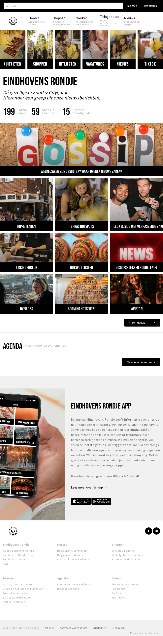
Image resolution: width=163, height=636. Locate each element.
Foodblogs (118, 589)
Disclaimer (99, 628)
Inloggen (132, 6)
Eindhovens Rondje (16, 544)
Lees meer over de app (87, 487)
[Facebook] (148, 531)
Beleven (8, 578)
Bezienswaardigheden (17, 597)
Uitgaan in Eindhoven (70, 555)
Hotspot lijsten (81, 267)
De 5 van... (118, 593)
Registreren (150, 6)
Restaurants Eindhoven (72, 550)
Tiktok (150, 64)
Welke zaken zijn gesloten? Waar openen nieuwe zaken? (81, 171)
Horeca (62, 544)
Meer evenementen (139, 362)
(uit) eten (12, 64)
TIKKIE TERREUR (26, 267)
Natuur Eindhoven (14, 602)
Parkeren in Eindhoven (126, 559)
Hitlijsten (68, 64)
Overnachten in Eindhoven (74, 559)
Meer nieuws (137, 322)
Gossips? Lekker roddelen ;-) (136, 267)
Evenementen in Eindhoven (74, 584)
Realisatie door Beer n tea (145, 633)
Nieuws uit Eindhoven (125, 584)
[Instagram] (156, 531)
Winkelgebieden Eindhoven (129, 555)
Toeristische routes (15, 593)
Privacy (49, 628)
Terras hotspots (81, 226)
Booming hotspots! (81, 308)
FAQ (5, 564)
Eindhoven (119, 628)
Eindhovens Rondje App (18, 555)
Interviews (118, 597)
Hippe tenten (26, 226)
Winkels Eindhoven (123, 550)
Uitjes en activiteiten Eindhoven (23, 589)
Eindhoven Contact (15, 559)
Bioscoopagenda (68, 589)
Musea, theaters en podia (19, 584)
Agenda (12, 346)
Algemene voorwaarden (74, 628)
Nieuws (123, 64)
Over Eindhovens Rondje (18, 550)
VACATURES (95, 64)
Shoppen (40, 64)
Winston (137, 308)
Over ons (26, 308)
